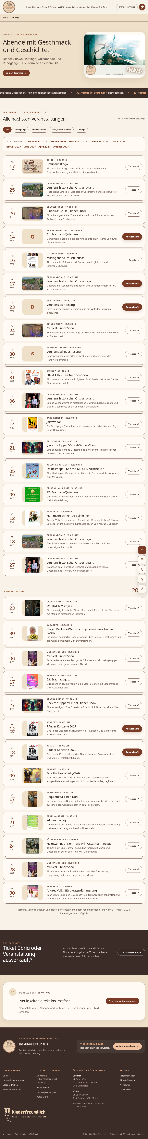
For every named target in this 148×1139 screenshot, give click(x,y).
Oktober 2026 (58, 141)
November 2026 (78, 141)
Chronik (6, 1076)
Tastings (81, 129)
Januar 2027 (118, 141)
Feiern (75, 7)
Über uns (36, 7)
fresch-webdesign (137, 1134)
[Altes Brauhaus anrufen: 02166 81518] (142, 569)
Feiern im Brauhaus (12, 1089)
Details (134, 260)
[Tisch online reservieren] (142, 550)
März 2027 (30, 146)
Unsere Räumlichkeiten (13, 1080)
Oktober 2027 (61, 146)
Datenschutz (20, 1134)
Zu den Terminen (16, 73)
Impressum (7, 1134)
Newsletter (125, 1085)
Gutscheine (84, 7)
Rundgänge (20, 129)
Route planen (43, 1087)
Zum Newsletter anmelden (122, 1001)
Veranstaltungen (127, 1076)
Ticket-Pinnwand (128, 1080)
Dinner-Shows (39, 129)
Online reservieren (127, 7)
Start (28, 7)
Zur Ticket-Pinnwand (131, 952)
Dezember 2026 (99, 141)
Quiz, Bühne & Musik (61, 129)
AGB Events (34, 1134)
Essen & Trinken (49, 7)
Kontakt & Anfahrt (99, 7)
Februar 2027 (13, 146)
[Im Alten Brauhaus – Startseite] (9, 7)
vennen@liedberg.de (46, 1092)
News (68, 7)
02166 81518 (42, 1097)
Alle (7, 129)
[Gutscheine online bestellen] (142, 560)
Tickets (133, 166)
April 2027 (44, 146)
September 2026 (37, 141)
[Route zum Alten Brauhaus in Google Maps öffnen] (142, 589)
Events (61, 7)
